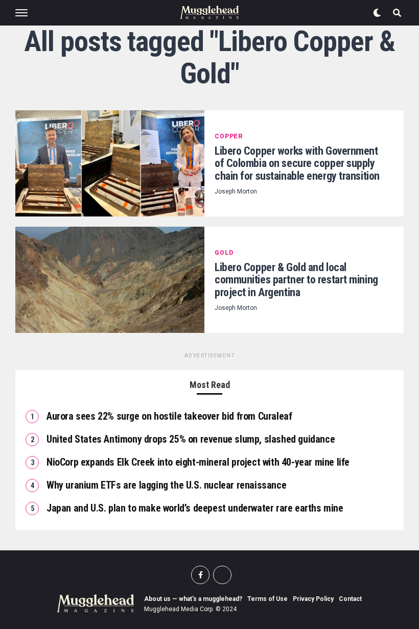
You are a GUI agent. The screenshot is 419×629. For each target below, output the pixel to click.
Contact (350, 598)
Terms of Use (267, 598)
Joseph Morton (236, 191)
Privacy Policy (313, 598)
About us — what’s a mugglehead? (193, 598)
